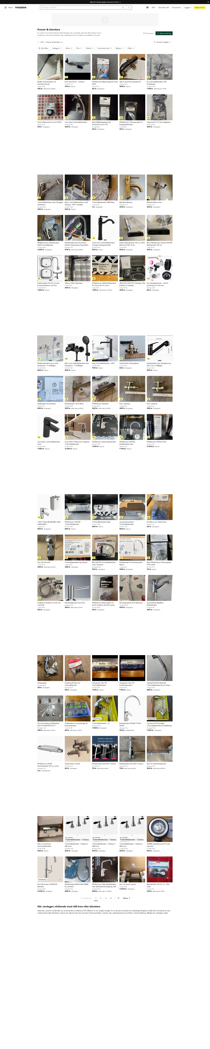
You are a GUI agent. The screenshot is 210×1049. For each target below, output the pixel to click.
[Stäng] (208, 2)
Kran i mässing (124, 404)
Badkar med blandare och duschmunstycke (46, 83)
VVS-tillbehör (88, 911)
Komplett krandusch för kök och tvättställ (49, 604)
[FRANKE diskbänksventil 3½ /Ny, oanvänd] (160, 829)
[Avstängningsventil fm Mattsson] (132, 588)
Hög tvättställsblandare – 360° (103, 363)
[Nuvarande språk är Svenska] (147, 7)
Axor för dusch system (127, 884)
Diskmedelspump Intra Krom (75, 603)
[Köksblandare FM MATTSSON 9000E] (132, 708)
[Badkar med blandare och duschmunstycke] (50, 67)
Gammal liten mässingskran (129, 363)
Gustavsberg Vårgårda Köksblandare (155, 604)
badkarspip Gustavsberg (46, 404)
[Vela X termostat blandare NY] (132, 67)
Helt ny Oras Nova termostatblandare (44, 845)
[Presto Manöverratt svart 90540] (50, 107)
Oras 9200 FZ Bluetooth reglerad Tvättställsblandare (77, 443)
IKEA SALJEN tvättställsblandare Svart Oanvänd (104, 563)
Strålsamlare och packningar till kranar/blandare (76, 724)
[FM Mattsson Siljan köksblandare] (105, 427)
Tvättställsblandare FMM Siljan (103, 202)
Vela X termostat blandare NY (130, 82)
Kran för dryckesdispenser (156, 764)
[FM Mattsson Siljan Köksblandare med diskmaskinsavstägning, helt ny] (105, 869)
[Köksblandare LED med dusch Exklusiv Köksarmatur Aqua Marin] (78, 228)
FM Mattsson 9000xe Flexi (156, 442)
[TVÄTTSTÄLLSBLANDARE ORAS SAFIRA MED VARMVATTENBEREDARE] (50, 507)
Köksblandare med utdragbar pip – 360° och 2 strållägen (159, 364)
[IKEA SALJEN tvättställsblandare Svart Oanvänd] (105, 547)
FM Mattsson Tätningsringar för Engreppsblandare (131, 123)
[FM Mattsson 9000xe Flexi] (160, 427)
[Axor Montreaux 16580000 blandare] (50, 869)
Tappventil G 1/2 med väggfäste (159, 122)
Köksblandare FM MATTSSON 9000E (130, 724)
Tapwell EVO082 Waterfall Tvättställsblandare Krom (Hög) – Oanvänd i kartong (159, 684)
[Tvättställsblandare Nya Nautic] (78, 547)
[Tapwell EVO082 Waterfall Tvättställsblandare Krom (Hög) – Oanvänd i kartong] (160, 668)
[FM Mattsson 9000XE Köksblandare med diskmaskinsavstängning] (132, 427)
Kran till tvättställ (43, 562)
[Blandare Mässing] (132, 187)
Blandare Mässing (125, 202)
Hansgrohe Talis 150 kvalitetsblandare (126, 684)
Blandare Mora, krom (154, 202)
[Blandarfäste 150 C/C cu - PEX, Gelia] (160, 869)
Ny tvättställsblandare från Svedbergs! (156, 83)
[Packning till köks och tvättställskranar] (78, 668)
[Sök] (123, 7)
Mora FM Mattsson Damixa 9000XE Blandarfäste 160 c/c (159, 244)
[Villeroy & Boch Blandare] (78, 268)
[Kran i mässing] (132, 389)
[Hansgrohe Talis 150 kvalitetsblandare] (132, 668)
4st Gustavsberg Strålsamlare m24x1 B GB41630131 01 (48, 724)
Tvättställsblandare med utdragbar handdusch (50, 203)
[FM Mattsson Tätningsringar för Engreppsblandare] (132, 107)
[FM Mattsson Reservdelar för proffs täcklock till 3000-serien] (105, 588)
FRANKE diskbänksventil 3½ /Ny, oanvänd (158, 845)
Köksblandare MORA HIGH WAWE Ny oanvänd (77, 885)
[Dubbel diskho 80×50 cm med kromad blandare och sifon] (50, 268)
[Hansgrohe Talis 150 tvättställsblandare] (105, 668)
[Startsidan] (20, 7)
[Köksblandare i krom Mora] (78, 389)
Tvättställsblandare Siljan (101, 522)
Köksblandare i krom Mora (74, 404)
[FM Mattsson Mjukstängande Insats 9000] (105, 67)
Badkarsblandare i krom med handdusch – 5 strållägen (47, 364)
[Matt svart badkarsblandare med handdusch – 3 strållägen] (78, 348)
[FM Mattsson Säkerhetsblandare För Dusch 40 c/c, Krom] (105, 268)
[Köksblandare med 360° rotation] (105, 749)
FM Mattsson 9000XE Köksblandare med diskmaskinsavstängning (128, 443)
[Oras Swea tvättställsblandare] (78, 107)
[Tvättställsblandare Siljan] (105, 507)
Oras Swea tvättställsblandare (76, 122)
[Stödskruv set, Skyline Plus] (160, 507)
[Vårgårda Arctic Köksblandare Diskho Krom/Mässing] (50, 228)
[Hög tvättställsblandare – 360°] (105, 348)
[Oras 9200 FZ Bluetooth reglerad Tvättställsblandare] (78, 427)
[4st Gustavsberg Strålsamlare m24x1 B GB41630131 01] (50, 708)
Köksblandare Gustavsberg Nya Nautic (131, 563)
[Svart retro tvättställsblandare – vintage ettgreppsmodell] (105, 228)
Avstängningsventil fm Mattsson (131, 603)
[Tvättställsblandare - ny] (105, 708)
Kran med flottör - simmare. (75, 82)
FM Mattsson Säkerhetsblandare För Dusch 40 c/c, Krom (104, 284)
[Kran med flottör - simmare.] (78, 67)
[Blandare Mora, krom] (160, 187)
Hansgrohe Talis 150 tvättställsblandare (99, 684)
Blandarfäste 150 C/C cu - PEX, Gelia (158, 885)
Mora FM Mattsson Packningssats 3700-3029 (159, 563)
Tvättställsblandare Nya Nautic (76, 562)
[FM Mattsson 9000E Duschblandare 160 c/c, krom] (50, 749)
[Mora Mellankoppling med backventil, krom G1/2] (105, 107)
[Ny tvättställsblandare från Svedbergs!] (160, 67)
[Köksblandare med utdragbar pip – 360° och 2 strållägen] (160, 348)
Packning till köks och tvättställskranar (72, 684)
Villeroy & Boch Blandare (74, 283)
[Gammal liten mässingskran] (132, 348)
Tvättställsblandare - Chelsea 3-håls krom (76, 845)
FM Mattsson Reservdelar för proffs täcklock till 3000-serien (103, 604)
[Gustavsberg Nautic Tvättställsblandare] (132, 507)
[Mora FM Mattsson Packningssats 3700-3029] (160, 547)
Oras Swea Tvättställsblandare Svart (48, 443)
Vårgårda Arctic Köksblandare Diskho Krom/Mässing (48, 244)
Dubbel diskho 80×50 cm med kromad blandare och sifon (48, 284)
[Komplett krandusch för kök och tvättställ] (50, 588)
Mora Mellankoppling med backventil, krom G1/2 (101, 123)
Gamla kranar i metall (72, 764)
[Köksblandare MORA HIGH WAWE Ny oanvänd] (78, 869)
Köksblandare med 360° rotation (104, 764)
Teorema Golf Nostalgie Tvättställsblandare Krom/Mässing (159, 724)
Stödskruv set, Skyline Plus (156, 522)
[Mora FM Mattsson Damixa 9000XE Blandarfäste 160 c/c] (160, 228)
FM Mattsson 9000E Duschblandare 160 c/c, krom (48, 765)
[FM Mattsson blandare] (105, 389)
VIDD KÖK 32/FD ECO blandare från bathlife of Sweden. (132, 284)
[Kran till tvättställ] (50, 547)
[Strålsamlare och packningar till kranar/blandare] (78, 708)
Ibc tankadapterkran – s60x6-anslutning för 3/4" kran (158, 284)
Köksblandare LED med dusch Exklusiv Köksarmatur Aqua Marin (76, 244)
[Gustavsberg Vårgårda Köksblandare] (160, 588)
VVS (42, 42)
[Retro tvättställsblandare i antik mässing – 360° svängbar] (78, 187)
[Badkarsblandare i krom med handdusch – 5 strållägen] (50, 348)
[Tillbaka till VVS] (38, 42)
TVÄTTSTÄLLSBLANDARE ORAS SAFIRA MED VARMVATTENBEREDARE (49, 523)
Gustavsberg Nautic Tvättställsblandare (126, 523)
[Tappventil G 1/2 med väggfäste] (160, 107)
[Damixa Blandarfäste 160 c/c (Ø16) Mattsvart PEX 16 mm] (132, 228)
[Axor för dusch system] (132, 869)
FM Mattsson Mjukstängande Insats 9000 (105, 83)
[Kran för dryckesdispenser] (160, 749)
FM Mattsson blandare (100, 404)
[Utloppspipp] (50, 668)
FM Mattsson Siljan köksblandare (104, 442)
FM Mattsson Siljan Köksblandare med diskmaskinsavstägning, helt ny (104, 885)
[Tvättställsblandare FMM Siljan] (105, 187)
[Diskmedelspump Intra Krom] (78, 588)
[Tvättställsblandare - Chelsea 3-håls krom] (78, 829)
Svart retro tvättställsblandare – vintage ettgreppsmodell (104, 244)
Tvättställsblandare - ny (101, 723)
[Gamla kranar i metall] (78, 749)
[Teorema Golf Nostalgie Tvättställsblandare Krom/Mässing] (160, 708)
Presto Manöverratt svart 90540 (49, 122)
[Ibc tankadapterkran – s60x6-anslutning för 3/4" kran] (160, 268)
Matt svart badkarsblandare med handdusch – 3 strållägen (77, 364)
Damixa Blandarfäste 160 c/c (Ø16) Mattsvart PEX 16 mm (132, 244)
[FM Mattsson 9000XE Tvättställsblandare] (78, 507)
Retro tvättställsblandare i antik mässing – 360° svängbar (76, 203)
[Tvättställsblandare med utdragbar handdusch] (50, 187)
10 (118, 898)
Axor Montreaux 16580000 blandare (47, 885)
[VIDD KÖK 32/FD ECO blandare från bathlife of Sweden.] (132, 268)
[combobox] (83, 7)
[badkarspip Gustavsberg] (50, 389)
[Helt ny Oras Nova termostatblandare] (50, 829)
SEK (153, 7)
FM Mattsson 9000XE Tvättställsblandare (72, 523)
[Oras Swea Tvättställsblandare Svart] (50, 427)
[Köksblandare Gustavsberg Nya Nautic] (132, 547)
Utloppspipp (41, 683)
